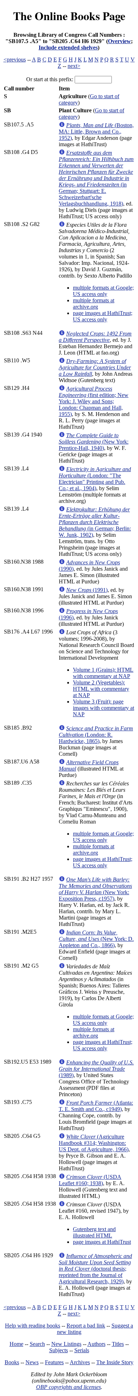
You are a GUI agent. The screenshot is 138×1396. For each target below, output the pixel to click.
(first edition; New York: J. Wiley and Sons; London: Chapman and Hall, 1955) (93, 401)
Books (12, 1362)
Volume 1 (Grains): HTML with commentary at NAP (103, 673)
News (32, 1362)
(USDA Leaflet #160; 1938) (90, 1180)
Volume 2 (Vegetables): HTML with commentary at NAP (101, 688)
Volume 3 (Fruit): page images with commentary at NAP (103, 708)
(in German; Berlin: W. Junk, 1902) (95, 522)
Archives (80, 1362)
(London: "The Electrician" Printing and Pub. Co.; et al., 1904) (95, 478)
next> (74, 66)
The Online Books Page (69, 15)
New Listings (66, 1344)
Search (37, 1344)
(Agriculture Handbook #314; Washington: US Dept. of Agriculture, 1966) (93, 1143)
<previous (15, 60)
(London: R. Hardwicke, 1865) (96, 734)
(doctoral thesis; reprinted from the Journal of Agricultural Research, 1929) (95, 1268)
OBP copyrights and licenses (68, 1387)
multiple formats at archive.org (93, 303)
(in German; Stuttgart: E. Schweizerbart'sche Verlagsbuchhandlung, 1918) (96, 178)
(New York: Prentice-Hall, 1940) (93, 441)
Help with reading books (32, 1326)
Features (54, 1362)
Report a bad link (86, 1326)
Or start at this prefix (49, 79)
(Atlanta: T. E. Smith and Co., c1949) (96, 1106)
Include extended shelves (68, 47)
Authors (96, 1344)
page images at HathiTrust (102, 1242)
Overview (119, 41)
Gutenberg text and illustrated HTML (94, 1232)
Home (16, 1344)
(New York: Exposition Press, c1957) (95, 889)
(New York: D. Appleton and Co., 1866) (96, 938)
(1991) (87, 590)
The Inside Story (114, 1362)
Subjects (58, 1350)
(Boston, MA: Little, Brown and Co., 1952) (96, 131)
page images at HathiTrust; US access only (102, 316)
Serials (81, 1350)
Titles (118, 1344)
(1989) (96, 1068)
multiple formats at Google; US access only (103, 291)
